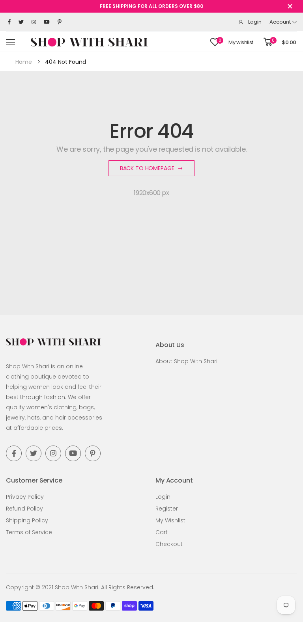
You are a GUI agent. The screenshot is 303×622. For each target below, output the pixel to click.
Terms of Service (29, 532)
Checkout (169, 544)
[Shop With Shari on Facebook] (9, 22)
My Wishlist (170, 520)
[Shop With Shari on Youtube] (47, 22)
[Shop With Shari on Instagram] (34, 22)
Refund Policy (24, 508)
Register (166, 508)
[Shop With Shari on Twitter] (21, 22)
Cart (161, 532)
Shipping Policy (27, 520)
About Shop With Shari (186, 361)
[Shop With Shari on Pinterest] (60, 22)
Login (162, 497)
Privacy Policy (25, 497)
